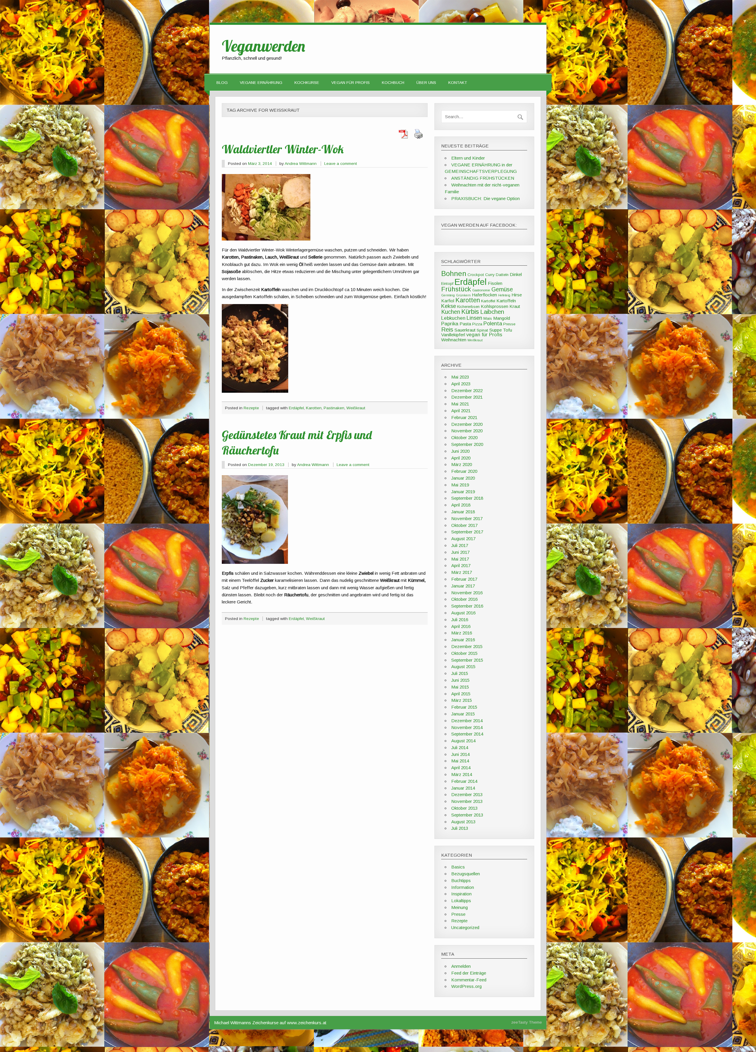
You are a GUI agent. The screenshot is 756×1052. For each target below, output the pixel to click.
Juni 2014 (460, 754)
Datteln (502, 274)
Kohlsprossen (494, 306)
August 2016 (463, 612)
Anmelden (461, 966)
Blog (222, 82)
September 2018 (467, 498)
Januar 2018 (463, 511)
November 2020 (467, 430)
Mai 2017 (460, 558)
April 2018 (460, 504)
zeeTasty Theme (526, 1022)
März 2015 (461, 700)
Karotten (314, 408)
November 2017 (467, 518)
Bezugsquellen (465, 873)
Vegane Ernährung (261, 82)
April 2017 (460, 565)
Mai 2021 (460, 403)
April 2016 (460, 626)
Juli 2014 (459, 747)
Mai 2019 (460, 484)
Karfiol (447, 300)
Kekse (448, 306)
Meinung (459, 907)
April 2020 (460, 457)
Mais (487, 318)
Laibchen (492, 312)
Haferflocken (484, 294)
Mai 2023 (460, 376)
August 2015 (463, 666)
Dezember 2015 (467, 646)
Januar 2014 (463, 787)
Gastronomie (481, 290)
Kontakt (457, 82)
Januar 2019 (463, 491)
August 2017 (463, 538)
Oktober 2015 (464, 653)
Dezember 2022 (467, 390)
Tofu (507, 329)
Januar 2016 (463, 639)
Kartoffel (488, 301)
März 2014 (461, 774)
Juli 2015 (459, 673)
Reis (447, 329)
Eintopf (447, 283)
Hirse (516, 294)
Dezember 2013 (467, 794)
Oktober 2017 (464, 525)
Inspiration (461, 893)
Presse (509, 324)
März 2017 (461, 572)
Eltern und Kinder (468, 157)
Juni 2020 (460, 451)
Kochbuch (393, 82)
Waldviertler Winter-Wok (283, 149)
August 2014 (463, 740)
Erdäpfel (296, 408)
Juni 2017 (460, 552)
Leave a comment (340, 163)
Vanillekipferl (453, 334)
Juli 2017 (459, 545)
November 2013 (467, 801)
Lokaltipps (461, 900)
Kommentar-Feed (468, 979)
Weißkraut (355, 408)
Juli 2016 (459, 619)
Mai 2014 (460, 760)
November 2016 (467, 592)
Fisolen (495, 283)
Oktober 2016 (464, 599)
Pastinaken (334, 408)
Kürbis (470, 311)
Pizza (477, 324)
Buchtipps (461, 880)
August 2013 (463, 821)
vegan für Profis (484, 334)
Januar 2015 (463, 713)
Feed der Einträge (468, 972)
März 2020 (461, 464)
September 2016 (467, 605)
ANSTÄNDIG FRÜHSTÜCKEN (482, 178)
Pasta (465, 323)
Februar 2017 (464, 579)
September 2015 (467, 660)
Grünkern (463, 295)
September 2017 (467, 531)
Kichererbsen (468, 306)
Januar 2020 (463, 477)
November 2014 (467, 727)
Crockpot (475, 274)
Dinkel (516, 274)
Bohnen (453, 273)
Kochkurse (306, 82)
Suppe (495, 329)
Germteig (448, 295)
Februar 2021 (464, 417)
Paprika (449, 324)
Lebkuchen (453, 318)
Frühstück (456, 289)
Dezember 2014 (467, 720)
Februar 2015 (464, 707)
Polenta (492, 323)
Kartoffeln (506, 300)
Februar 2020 (464, 471)
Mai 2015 (460, 686)
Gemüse (502, 289)
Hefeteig (504, 295)
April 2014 (460, 767)
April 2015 (460, 693)
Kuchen (450, 312)
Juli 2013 (459, 828)
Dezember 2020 (467, 424)
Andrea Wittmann (301, 163)
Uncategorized (465, 927)
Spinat (482, 330)
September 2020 (467, 444)
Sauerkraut (464, 329)
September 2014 (467, 733)
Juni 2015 (460, 680)
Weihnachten (453, 339)
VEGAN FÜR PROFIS (350, 82)
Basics (458, 866)
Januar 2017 (463, 585)
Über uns (426, 82)
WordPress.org (466, 986)
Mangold (501, 318)
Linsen (474, 318)
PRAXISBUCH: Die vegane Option (485, 198)
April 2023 (460, 383)
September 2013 (467, 814)
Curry (490, 274)
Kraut (514, 306)
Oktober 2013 (464, 808)
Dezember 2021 (467, 397)
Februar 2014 (464, 781)
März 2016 (461, 632)
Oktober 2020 (464, 437)
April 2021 (460, 410)
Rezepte (251, 408)
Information (462, 887)
